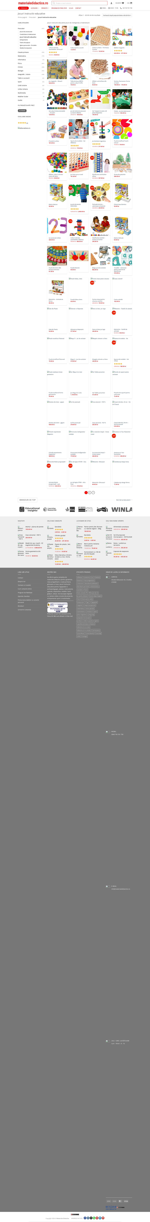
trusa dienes (80, 633)
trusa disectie (90, 633)
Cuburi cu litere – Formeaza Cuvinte (100, 48)
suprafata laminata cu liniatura (86, 624)
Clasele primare (23, 52)
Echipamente (24, 40)
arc (92, 577)
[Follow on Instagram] (88, 1218)
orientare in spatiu (92, 611)
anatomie (87, 577)
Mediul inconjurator (26, 48)
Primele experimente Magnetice (55, 453)
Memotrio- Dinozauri (98, 482)
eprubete (79, 590)
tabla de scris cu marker (84, 630)
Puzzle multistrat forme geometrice (56, 393)
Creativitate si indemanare (28, 34)
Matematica (22, 56)
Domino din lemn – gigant (56, 423)
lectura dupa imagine (95, 596)
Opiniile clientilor (24, 596)
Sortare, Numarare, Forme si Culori (122, 82)
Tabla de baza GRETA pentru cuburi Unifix (77, 82)
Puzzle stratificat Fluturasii (57, 359)
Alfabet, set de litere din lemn (99, 82)
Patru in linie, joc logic (98, 329)
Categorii (34, 8)
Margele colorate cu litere (100, 359)
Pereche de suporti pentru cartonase (122, 393)
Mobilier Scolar (23, 96)
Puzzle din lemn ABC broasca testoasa (55, 268)
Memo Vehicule (118, 238)
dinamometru (95, 586)
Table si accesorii (24, 78)
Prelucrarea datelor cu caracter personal (28, 601)
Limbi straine (22, 85)
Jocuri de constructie (26, 31)
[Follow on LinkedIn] (100, 1218)
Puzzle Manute (75, 268)
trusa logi (98, 633)
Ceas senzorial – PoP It (99, 423)
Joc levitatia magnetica (99, 141)
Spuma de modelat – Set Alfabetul (78, 142)
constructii (80, 583)
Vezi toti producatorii (123, 500)
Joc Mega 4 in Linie (76, 393)
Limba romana (23, 89)
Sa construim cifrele (55, 238)
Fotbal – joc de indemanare (122, 111)
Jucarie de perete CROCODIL (76, 205)
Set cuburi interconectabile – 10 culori (57, 112)
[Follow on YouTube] (103, 1218)
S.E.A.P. (71, 8)
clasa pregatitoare (89, 580)
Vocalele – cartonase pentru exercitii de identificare (120, 269)
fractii (86, 590)
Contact (78, 8)
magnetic (79, 605)
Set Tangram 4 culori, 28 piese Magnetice (99, 112)
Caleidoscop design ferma (121, 482)
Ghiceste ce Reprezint (77, 329)
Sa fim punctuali (75, 423)
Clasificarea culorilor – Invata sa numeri (98, 238)
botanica (79, 580)
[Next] (93, 492)
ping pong (91, 614)
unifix (78, 636)
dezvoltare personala (83, 586)
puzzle (90, 621)
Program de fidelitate (59, 8)
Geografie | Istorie (24, 74)
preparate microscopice (84, 618)
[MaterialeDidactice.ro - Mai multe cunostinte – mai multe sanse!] (33, 3)
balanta (97, 577)
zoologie (84, 636)
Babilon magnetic (119, 48)
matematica (80, 608)
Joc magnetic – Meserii (55, 81)
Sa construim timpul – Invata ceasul (99, 453)
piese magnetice (82, 614)
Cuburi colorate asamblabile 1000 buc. (77, 238)
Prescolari (32, 17)
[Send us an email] (91, 1218)
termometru (96, 630)
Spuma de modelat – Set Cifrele (121, 360)
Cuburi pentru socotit (77, 48)
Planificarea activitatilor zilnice (99, 175)
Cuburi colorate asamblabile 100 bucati (56, 48)
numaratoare (81, 611)
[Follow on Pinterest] (97, 1218)
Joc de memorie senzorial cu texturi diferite (78, 112)
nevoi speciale (90, 608)
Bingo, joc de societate (99, 268)
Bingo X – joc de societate (78, 359)
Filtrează (22, 110)
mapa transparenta (89, 605)
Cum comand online (25, 589)
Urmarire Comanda (24, 610)
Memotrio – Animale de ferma (56, 300)
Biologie (20, 71)
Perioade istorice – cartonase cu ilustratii (98, 205)
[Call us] (94, 1218)
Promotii (44, 8)
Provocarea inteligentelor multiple (78, 453)
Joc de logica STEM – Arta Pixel (78, 483)
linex (78, 599)
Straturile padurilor (120, 174)
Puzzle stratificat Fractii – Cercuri (121, 142)
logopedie (94, 602)
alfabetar (79, 577)
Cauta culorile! (118, 299)
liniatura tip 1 (81, 602)
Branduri (21, 606)
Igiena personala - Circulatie (28, 45)
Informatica (22, 60)
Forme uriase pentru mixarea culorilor (98, 300)
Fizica (20, 63)
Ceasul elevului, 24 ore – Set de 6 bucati (121, 423)
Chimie (20, 67)
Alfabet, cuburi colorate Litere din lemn (56, 175)
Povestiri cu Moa (54, 141)
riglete (96, 621)
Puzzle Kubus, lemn (76, 299)
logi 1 (88, 602)
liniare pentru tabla (87, 599)
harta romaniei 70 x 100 (84, 593)
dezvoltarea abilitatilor (91, 583)
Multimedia (22, 93)
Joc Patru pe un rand (77, 174)
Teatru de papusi (25, 42)
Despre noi (21, 581)
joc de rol (95, 593)
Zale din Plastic (53, 329)
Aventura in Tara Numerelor (119, 453)
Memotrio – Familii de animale (120, 330)
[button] (111, 3)
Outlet (20, 100)
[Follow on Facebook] (85, 1218)
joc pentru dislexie (82, 596)
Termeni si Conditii (24, 585)
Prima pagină (22, 17)
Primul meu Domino (120, 204)
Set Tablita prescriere (98, 393)
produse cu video (82, 621)
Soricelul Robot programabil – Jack (54, 483)
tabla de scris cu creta (83, 627)
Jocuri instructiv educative (28, 37)
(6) (23, 123)
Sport (20, 82)
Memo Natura (53, 204)
